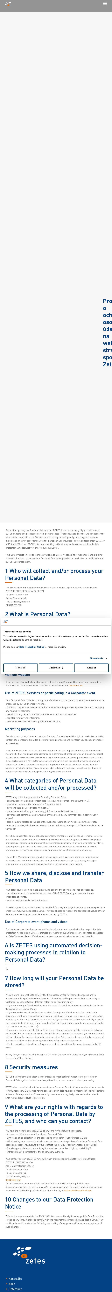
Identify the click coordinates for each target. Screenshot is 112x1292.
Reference (15, 1289)
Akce (12, 1284)
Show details (96, 658)
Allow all (91, 667)
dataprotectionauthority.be (77, 1190)
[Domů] (9, 4)
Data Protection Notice (31, 647)
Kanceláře (15, 1278)
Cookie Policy (75, 685)
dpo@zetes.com (13, 1179)
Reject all (20, 667)
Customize (54, 667)
